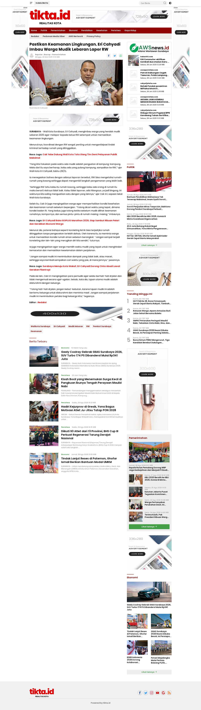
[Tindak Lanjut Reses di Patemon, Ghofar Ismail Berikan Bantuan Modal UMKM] (43, 463)
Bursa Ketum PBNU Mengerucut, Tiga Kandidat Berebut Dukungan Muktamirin (151, 341)
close (25, 8)
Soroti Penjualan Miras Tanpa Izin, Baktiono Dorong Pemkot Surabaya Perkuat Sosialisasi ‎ (149, 207)
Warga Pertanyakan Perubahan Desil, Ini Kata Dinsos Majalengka (157, 503)
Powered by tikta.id (100, 703)
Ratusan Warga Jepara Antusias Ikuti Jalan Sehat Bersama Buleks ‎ (152, 312)
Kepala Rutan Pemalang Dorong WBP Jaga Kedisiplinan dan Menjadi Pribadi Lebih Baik (148, 468)
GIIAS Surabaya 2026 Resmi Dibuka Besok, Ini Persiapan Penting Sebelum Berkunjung (151, 331)
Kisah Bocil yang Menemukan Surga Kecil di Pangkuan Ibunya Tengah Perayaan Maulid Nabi (91, 382)
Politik (44, 30)
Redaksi (35, 36)
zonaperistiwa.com (149, 70)
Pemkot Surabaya (102, 326)
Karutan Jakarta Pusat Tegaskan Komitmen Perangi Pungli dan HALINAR (156, 493)
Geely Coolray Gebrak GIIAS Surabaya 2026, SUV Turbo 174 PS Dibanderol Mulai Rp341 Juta (91, 355)
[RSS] (169, 692)
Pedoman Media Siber (54, 36)
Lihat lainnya (148, 526)
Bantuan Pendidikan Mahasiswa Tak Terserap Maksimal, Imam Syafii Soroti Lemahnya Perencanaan (146, 198)
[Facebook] (140, 692)
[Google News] (163, 692)
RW (88, 326)
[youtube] (157, 692)
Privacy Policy (93, 36)
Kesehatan (101, 30)
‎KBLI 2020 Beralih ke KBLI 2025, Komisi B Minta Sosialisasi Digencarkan (146, 217)
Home (34, 30)
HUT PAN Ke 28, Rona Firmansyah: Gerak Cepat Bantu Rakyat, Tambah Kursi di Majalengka (151, 302)
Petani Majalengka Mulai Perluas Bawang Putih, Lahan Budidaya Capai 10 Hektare (160, 660)
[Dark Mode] (170, 3)
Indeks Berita (42, 3)
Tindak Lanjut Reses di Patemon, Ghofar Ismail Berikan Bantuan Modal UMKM (89, 460)
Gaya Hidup (130, 30)
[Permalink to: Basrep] (31, 55)
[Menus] (31, 3)
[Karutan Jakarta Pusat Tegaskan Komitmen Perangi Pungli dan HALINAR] (136, 492)
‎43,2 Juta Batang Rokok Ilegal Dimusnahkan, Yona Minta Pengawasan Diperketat (147, 227)
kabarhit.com (146, 57)
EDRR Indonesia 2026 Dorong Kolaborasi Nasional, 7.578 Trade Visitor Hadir (136, 660)
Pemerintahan (58, 30)
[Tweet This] (115, 56)
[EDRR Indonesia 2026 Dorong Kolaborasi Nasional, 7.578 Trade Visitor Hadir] (137, 647)
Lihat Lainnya (148, 245)
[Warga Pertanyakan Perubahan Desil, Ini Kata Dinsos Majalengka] (136, 504)
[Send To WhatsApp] (121, 56)
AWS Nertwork (76, 36)
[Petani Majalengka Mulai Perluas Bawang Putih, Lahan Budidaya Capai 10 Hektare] (161, 647)
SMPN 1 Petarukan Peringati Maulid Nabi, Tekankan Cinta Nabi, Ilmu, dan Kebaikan (151, 321)
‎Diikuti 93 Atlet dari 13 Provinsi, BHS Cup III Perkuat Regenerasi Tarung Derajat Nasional (89, 434)
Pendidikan (87, 30)
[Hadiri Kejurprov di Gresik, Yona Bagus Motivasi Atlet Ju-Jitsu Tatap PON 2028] (43, 411)
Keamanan (36, 331)
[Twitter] (145, 692)
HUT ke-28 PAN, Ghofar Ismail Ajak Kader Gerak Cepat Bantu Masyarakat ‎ (147, 237)
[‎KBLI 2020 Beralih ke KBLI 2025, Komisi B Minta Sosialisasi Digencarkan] (136, 479)
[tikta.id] (41, 692)
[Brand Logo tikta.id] (49, 16)
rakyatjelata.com (148, 83)
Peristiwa (116, 30)
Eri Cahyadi (59, 326)
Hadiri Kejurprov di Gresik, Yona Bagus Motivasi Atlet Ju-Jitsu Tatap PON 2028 (88, 408)
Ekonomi (73, 30)
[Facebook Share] (109, 56)
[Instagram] (151, 692)
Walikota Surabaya (40, 326)
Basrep (47, 54)
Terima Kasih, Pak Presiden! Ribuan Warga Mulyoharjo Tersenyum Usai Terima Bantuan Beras (157, 515)
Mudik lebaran (76, 326)
